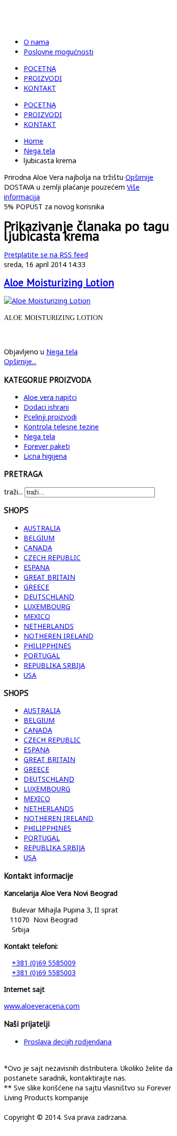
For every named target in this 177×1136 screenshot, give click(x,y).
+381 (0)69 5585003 (44, 972)
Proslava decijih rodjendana (68, 1041)
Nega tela (39, 150)
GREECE (36, 587)
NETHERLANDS (49, 626)
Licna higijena (45, 456)
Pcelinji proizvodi (50, 416)
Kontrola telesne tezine (61, 426)
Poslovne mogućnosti (58, 51)
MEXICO (37, 616)
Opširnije (139, 177)
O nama (36, 42)
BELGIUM (39, 538)
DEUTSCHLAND (49, 596)
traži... (13, 491)
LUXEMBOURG (47, 606)
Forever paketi (47, 446)
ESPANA (37, 567)
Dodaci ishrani (46, 407)
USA (30, 675)
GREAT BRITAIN (49, 577)
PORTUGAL (42, 655)
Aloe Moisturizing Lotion (59, 282)
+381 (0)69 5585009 (44, 962)
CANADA (38, 547)
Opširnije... (20, 361)
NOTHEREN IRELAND (58, 636)
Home (33, 141)
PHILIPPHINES (47, 645)
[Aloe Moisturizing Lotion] (47, 300)
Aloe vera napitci (50, 397)
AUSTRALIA (42, 528)
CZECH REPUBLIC (52, 557)
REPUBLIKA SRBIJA (54, 665)
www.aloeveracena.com (42, 1006)
